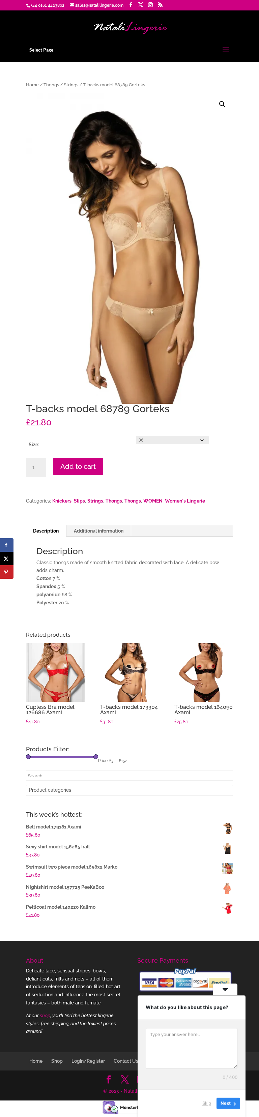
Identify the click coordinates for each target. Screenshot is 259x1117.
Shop (57, 1061)
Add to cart (78, 466)
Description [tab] (46, 531)
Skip (206, 1103)
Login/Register (88, 1061)
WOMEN (153, 501)
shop (45, 1015)
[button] (222, 104)
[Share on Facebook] (6, 545)
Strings (71, 84)
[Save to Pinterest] (6, 572)
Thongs (51, 84)
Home (32, 84)
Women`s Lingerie (185, 501)
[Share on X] (6, 558)
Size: (34, 444)
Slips (79, 501)
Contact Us (126, 1061)
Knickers (61, 501)
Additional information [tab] (98, 531)
